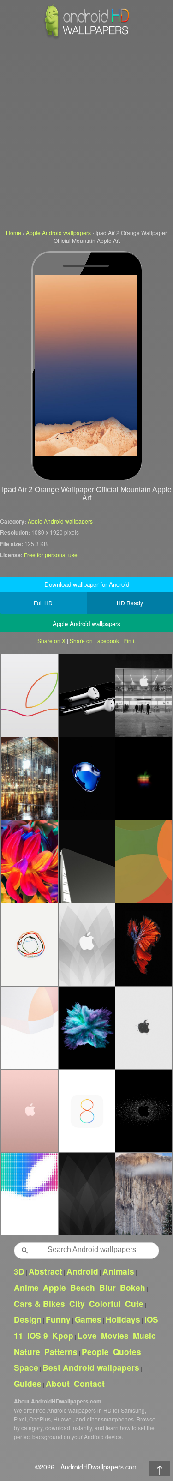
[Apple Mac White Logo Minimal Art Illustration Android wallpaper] (29, 1027)
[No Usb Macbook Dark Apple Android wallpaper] (86, 861)
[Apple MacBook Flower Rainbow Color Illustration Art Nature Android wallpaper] (29, 861)
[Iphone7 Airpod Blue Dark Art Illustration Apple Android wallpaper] (86, 778)
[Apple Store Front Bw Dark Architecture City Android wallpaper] (143, 695)
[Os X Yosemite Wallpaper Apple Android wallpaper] (143, 1193)
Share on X (51, 640)
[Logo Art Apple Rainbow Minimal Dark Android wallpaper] (143, 1110)
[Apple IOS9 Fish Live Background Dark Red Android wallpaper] (143, 944)
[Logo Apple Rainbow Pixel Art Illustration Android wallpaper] (143, 778)
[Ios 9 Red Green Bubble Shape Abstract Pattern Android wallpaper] (143, 861)
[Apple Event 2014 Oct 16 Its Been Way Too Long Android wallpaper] (29, 695)
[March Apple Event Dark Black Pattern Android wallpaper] (86, 1193)
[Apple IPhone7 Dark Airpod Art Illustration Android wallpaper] (86, 695)
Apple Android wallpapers (60, 521)
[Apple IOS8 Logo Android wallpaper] (86, 1110)
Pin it (129, 640)
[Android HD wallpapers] (87, 38)
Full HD (43, 603)
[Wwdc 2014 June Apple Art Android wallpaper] (29, 1193)
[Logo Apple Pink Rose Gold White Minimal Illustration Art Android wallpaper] (29, 1110)
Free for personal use (51, 555)
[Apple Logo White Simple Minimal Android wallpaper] (143, 1027)
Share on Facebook (94, 640)
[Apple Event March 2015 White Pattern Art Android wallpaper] (86, 944)
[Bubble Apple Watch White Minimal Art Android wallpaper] (29, 944)
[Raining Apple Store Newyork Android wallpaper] (29, 778)
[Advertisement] (86, 132)
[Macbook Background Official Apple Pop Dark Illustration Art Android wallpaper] (86, 1027)
